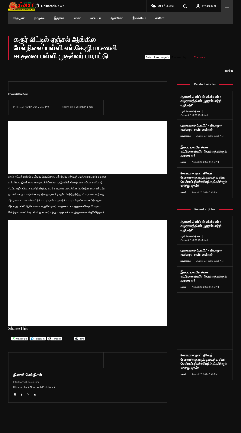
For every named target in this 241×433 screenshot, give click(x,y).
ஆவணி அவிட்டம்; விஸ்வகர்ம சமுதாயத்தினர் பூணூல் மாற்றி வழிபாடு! (201, 101)
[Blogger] (15, 394)
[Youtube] (35, 394)
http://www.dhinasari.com (26, 382)
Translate (199, 57)
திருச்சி (229, 71)
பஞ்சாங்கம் (186, 136)
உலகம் (183, 162)
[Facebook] (112, 107)
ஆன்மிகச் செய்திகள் (190, 111)
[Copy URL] (156, 107)
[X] (120, 107)
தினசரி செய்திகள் (19, 93)
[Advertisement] (87, 147)
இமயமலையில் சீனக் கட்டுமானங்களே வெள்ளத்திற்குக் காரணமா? (204, 152)
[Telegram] (138, 107)
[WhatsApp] (129, 107)
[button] (185, 6)
